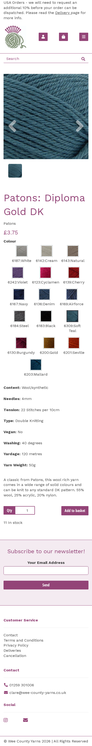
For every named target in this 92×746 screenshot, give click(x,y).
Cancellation (15, 655)
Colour (10, 241)
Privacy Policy (16, 645)
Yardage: (12, 454)
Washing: (12, 443)
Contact (11, 635)
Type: (9, 420)
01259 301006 (21, 685)
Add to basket (75, 510)
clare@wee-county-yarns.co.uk (37, 692)
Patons (10, 223)
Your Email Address (46, 562)
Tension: (12, 410)
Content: (12, 387)
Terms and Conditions (23, 640)
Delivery (63, 12)
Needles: (12, 398)
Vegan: (10, 432)
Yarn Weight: (16, 465)
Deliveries (12, 650)
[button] (12, 138)
